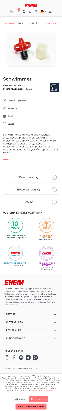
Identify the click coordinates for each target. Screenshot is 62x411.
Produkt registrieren (17, 101)
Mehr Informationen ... (43, 391)
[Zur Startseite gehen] (31, 5)
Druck (10, 116)
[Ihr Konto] (36, 11)
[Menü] (50, 11)
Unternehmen (14, 322)
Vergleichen (13, 108)
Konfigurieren (38, 399)
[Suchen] (24, 11)
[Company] (11, 11)
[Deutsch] (43, 11)
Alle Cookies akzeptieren (31, 406)
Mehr (6, 160)
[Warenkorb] (29, 11)
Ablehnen (20, 399)
